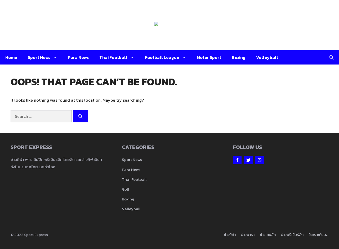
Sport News (39, 57)
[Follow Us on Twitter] (248, 160)
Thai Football (113, 57)
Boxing (239, 57)
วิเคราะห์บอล (318, 235)
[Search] (80, 116)
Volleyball (267, 57)
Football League (162, 57)
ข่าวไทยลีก (268, 235)
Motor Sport (209, 57)
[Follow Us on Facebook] (237, 160)
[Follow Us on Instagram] (259, 160)
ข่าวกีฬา (230, 235)
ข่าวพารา (248, 235)
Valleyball (131, 209)
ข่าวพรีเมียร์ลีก (292, 235)
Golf (125, 189)
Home (11, 57)
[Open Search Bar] (331, 57)
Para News (78, 57)
